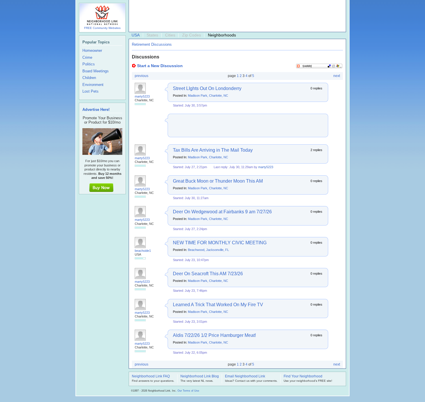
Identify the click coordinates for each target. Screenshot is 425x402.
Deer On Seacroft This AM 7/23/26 (208, 273)
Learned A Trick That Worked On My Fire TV (218, 304)
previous (141, 76)
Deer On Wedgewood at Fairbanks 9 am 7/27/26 (222, 211)
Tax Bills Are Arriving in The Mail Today (213, 150)
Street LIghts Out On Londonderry (207, 88)
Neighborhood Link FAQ (151, 376)
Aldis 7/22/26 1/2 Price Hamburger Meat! (214, 335)
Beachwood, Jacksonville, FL (208, 250)
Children (89, 78)
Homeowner (92, 51)
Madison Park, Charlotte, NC (208, 95)
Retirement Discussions (152, 44)
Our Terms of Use (188, 390)
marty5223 (142, 96)
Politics (88, 64)
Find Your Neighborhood (303, 376)
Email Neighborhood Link (245, 376)
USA (136, 35)
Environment (93, 85)
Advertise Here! (96, 109)
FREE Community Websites (102, 28)
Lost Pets (90, 91)
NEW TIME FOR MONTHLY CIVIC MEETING (220, 242)
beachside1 (143, 250)
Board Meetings (95, 71)
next (336, 76)
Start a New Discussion (160, 65)
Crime (87, 58)
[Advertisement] (236, 16)
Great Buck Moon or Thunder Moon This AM (218, 181)
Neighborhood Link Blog (199, 376)
